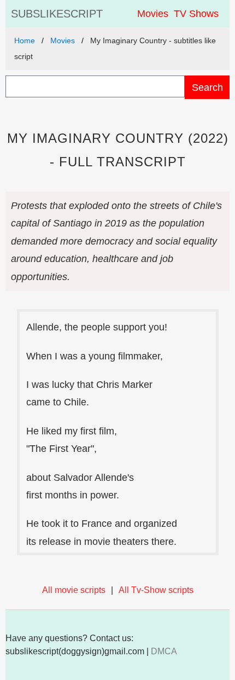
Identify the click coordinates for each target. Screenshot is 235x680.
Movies (152, 13)
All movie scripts (73, 590)
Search (207, 87)
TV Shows (196, 13)
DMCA (164, 651)
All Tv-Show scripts (156, 590)
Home (24, 40)
